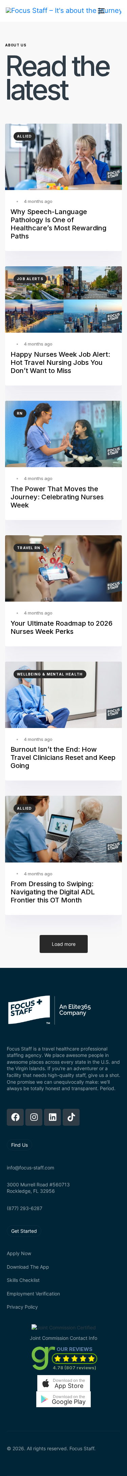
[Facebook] (15, 1117)
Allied (24, 136)
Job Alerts (30, 279)
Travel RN (29, 548)
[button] (63, 1383)
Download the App (28, 1267)
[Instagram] (33, 1117)
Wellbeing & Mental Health (50, 674)
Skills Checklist (23, 1280)
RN (20, 413)
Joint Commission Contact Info (63, 1338)
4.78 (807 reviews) (74, 1367)
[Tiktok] (71, 1117)
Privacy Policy (22, 1307)
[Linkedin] (52, 1117)
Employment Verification (33, 1293)
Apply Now (19, 1253)
